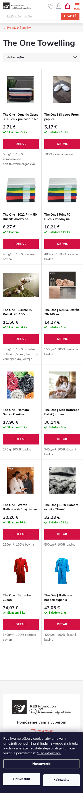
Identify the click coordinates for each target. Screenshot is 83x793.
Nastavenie (41, 763)
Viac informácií (49, 753)
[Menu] (77, 6)
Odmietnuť (21, 779)
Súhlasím (61, 780)
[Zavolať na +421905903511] (50, 6)
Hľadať (70, 16)
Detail (20, 144)
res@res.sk (45, 731)
